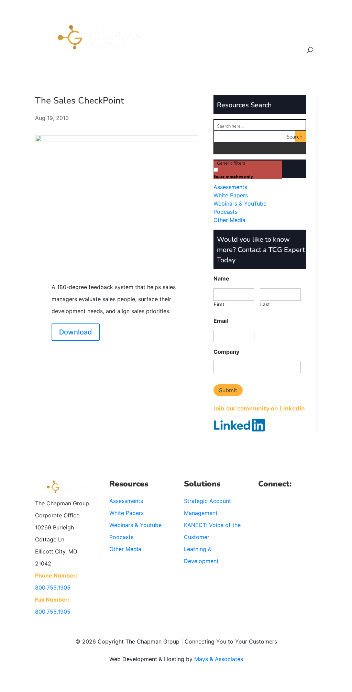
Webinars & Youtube (135, 524)
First (219, 304)
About (172, 34)
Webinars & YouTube (239, 203)
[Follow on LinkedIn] (291, 500)
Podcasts (225, 211)
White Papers (230, 195)
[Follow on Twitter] (277, 500)
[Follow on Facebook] (263, 500)
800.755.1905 (52, 587)
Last (265, 304)
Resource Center (241, 34)
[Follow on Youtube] (304, 500)
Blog (280, 34)
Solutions (196, 34)
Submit (228, 390)
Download (75, 332)
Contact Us (304, 34)
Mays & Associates (218, 659)
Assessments (230, 187)
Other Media (229, 220)
